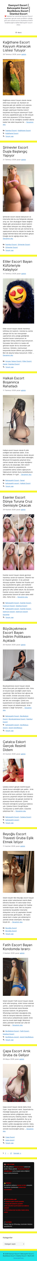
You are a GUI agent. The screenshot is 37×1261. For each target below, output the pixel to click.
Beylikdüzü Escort (12, 1031)
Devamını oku (8, 238)
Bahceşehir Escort (12, 480)
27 (11, 1153)
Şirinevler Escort (24, 244)
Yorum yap (9, 136)
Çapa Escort (10, 1137)
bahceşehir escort (12, 483)
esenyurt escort (9, 612)
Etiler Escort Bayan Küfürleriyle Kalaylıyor (17, 265)
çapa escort (9, 1140)
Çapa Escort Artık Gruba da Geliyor (16, 1053)
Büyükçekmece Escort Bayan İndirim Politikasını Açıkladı (17, 635)
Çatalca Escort (25, 817)
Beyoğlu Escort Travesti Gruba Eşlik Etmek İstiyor (18, 838)
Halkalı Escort (25, 483)
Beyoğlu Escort (11, 928)
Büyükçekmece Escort (17, 719)
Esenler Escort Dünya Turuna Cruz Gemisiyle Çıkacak (17, 501)
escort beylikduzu (15, 728)
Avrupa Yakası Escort (13, 361)
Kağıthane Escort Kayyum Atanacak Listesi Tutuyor (17, 46)
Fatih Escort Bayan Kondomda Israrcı (17, 947)
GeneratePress (18, 1258)
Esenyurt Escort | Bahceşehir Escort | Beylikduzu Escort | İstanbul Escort (18, 9)
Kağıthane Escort (24, 130)
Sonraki (17, 1153)
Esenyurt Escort (9, 606)
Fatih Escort (24, 1031)
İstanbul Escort (11, 130)
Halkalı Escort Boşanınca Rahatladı (13, 382)
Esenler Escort (25, 603)
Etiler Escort (26, 361)
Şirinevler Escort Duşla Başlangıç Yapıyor (15, 151)
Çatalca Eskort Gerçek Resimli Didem (14, 746)
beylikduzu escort (12, 1037)
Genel (5, 364)
